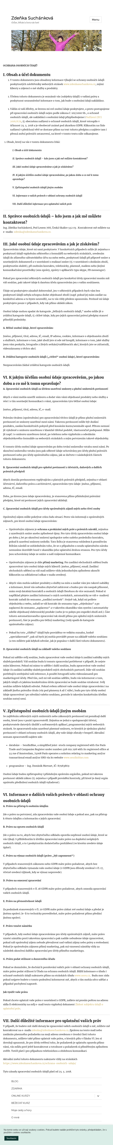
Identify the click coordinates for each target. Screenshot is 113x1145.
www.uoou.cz (82, 975)
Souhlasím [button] (11, 1138)
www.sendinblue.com (76, 757)
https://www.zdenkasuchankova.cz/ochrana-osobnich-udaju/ (39, 1063)
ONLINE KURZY (20, 1095)
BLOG (14, 1081)
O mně (15, 1117)
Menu (95, 19)
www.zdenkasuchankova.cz (79, 84)
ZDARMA (16, 1088)
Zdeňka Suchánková (32, 18)
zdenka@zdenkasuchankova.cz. (32, 231)
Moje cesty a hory (21, 1110)
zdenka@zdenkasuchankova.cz (50, 1030)
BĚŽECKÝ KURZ (20, 1103)
